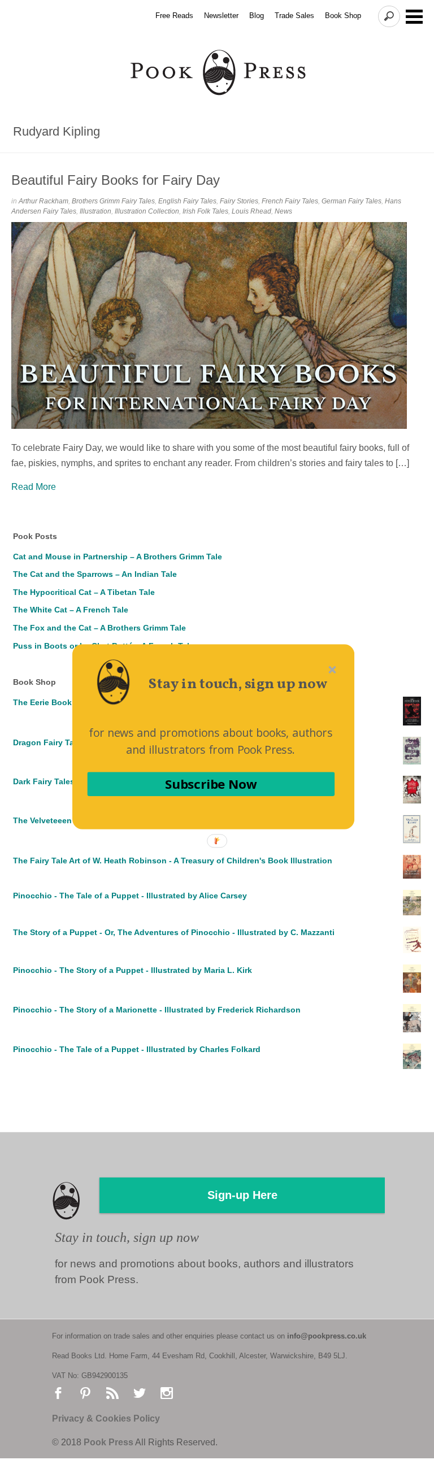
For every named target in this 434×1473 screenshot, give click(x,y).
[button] (238, 684)
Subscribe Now (211, 783)
